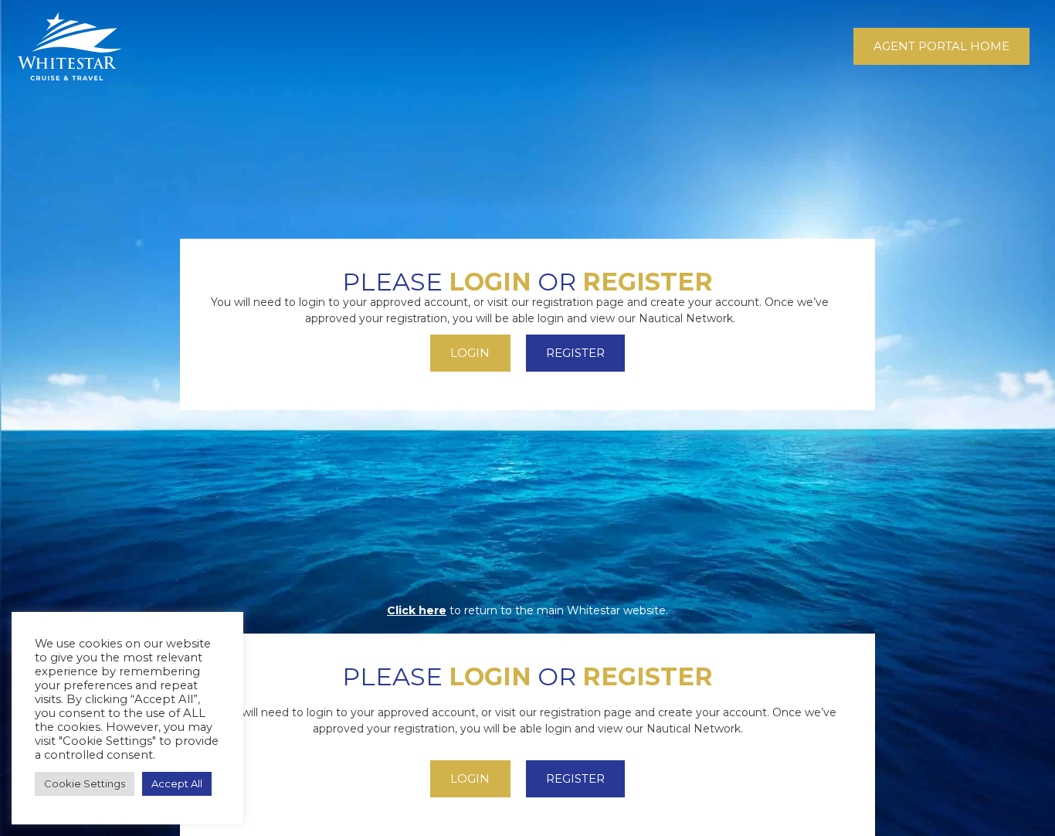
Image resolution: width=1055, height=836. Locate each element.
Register (647, 282)
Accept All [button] (176, 783)
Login (490, 282)
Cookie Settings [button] (84, 783)
